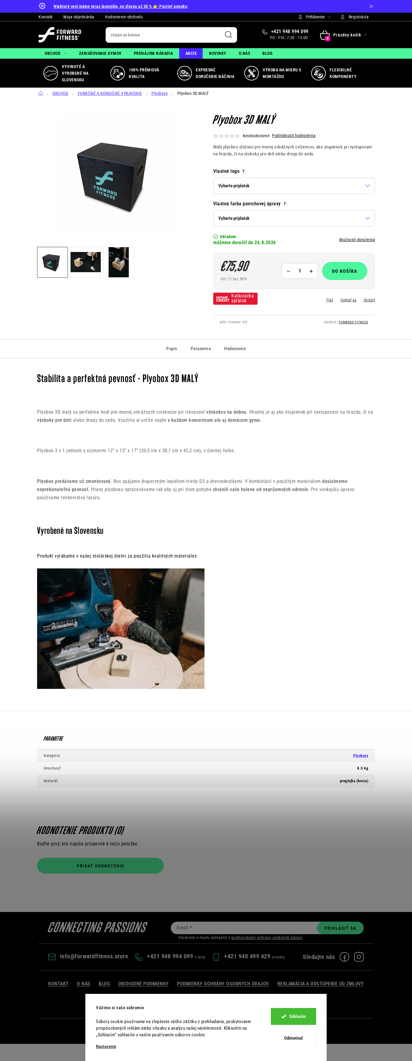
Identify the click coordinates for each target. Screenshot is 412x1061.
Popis (171, 348)
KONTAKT (58, 984)
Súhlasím (297, 1016)
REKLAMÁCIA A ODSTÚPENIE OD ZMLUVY (320, 984)
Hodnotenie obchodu (124, 16)
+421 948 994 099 (289, 31)
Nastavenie (106, 1046)
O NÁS (83, 984)
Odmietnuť (293, 1038)
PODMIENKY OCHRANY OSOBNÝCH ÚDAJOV (223, 984)
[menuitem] (56, 53)
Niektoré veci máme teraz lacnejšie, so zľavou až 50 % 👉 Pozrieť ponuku (120, 6)
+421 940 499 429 (248, 956)
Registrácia (359, 16)
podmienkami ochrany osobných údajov (267, 937)
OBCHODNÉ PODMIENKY (143, 984)
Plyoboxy (360, 755)
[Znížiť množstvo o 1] (288, 270)
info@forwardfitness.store (94, 956)
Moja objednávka (78, 16)
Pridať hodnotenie (100, 865)
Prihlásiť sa (340, 928)
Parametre (201, 348)
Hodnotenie (235, 348)
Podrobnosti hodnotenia (293, 135)
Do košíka (344, 271)
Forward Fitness (353, 322)
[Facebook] (344, 957)
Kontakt (46, 16)
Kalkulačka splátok (242, 298)
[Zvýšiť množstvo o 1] (311, 270)
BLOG (104, 984)
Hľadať (228, 35)
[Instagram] (359, 957)
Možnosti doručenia (357, 239)
